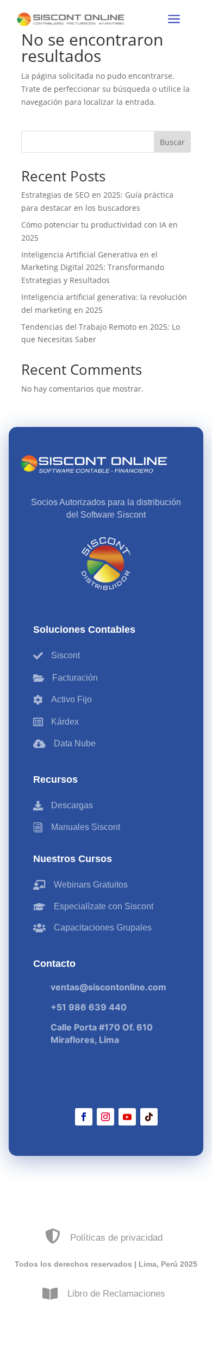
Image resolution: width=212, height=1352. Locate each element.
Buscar (172, 142)
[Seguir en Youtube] (127, 1116)
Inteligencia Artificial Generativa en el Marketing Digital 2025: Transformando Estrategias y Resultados (92, 267)
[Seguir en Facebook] (83, 1116)
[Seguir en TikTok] (149, 1116)
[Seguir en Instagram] (105, 1116)
